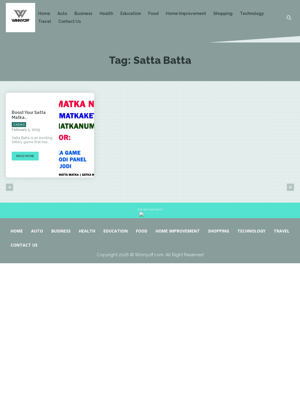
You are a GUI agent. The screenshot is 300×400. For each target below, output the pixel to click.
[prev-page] (9, 187)
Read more (25, 156)
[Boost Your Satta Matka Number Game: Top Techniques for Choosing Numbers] (76, 135)
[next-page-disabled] (290, 187)
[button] (289, 17)
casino (19, 124)
